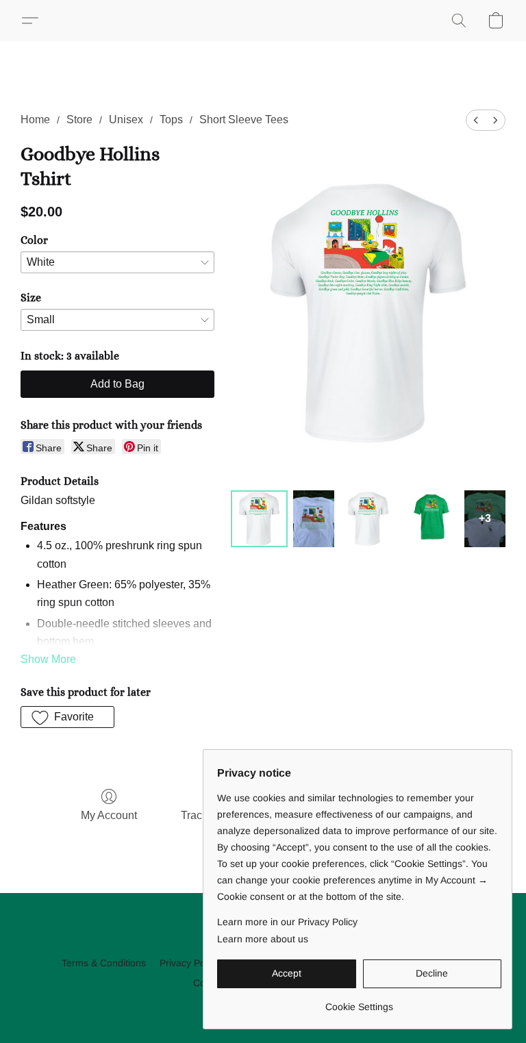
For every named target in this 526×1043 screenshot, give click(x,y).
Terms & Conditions (104, 962)
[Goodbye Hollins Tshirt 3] (430, 518)
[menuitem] (476, 120)
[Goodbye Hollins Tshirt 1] (313, 518)
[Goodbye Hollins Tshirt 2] (368, 518)
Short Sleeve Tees (243, 119)
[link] (359, 1001)
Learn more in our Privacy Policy (287, 921)
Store (79, 119)
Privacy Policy (189, 962)
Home (35, 119)
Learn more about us (262, 938)
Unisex (126, 119)
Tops (171, 119)
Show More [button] (48, 659)
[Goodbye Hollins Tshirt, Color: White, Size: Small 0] (259, 518)
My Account (109, 815)
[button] (35, 20)
